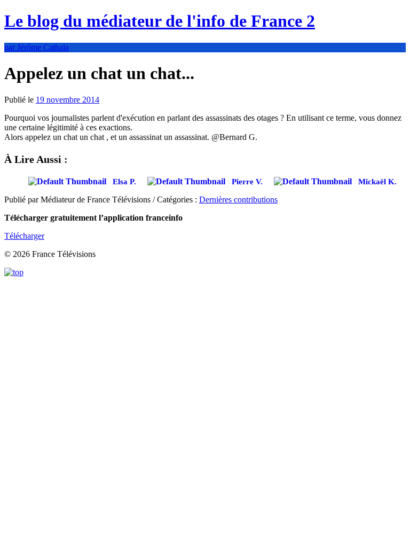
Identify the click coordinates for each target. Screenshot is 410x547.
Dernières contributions (238, 199)
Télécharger (24, 235)
